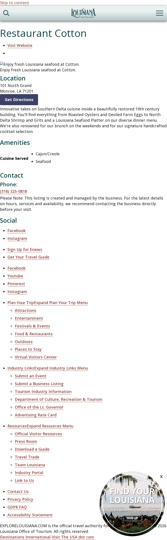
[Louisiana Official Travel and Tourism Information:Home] (83, 14)
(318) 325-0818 (13, 191)
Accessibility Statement (30, 514)
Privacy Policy (20, 499)
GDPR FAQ (17, 507)
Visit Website (19, 45)
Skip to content (14, 2)
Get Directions (19, 99)
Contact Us (18, 491)
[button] (47, 302)
